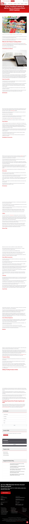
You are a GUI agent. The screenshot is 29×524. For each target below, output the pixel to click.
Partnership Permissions (14, 512)
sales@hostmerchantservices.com (20, 499)
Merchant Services (5, 452)
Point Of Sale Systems (6, 455)
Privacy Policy (17, 521)
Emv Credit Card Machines (4, 511)
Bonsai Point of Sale (3, 510)
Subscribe (14, 444)
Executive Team (24, 510)
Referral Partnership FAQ (14, 511)
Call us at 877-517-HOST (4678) (14, 488)
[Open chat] (27, 522)
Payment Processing (5, 453)
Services (11, 3)
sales (11, 118)
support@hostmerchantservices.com (20, 497)
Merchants (15, 3)
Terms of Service (21, 521)
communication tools (22, 354)
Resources (26, 3)
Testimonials (24, 511)
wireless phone (12, 215)
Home (9, 3)
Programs (22, 3)
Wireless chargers (4, 169)
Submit (14, 425)
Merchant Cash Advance (4, 512)
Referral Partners (13, 510)
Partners (19, 3)
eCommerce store (12, 110)
